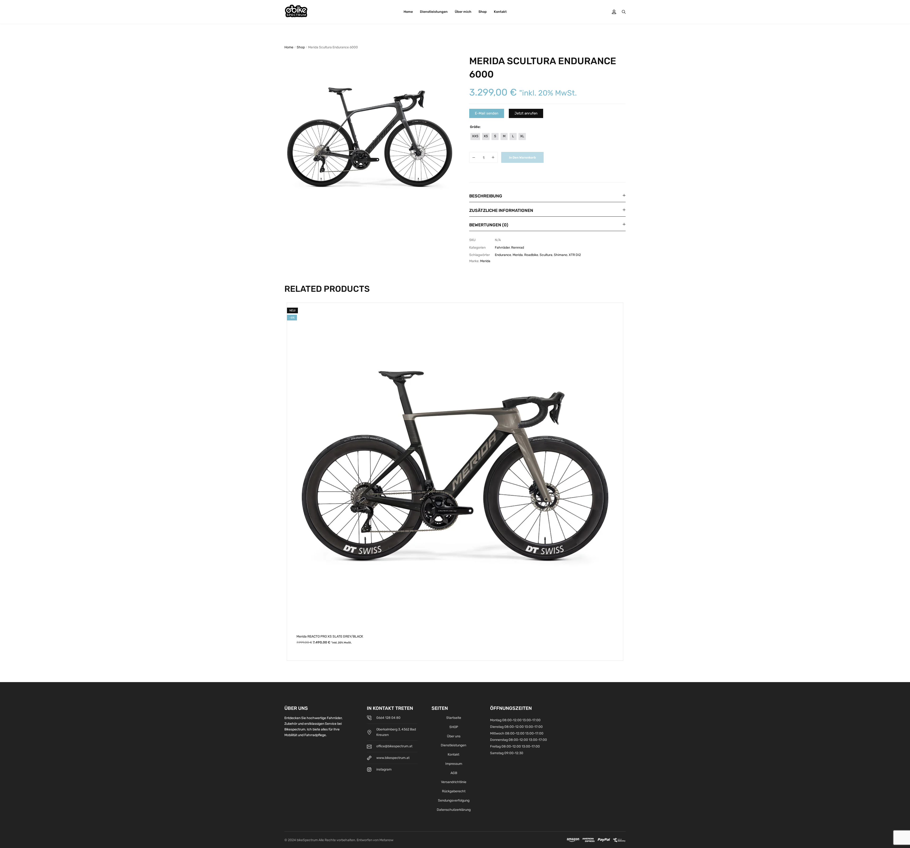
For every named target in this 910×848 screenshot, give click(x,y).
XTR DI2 (575, 255)
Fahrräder (502, 248)
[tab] (547, 196)
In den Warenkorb (522, 157)
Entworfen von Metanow (375, 840)
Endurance (503, 255)
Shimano (560, 255)
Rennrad (517, 248)
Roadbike (531, 255)
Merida (518, 255)
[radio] (475, 136)
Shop (301, 47)
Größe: (475, 127)
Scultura (546, 255)
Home (288, 47)
